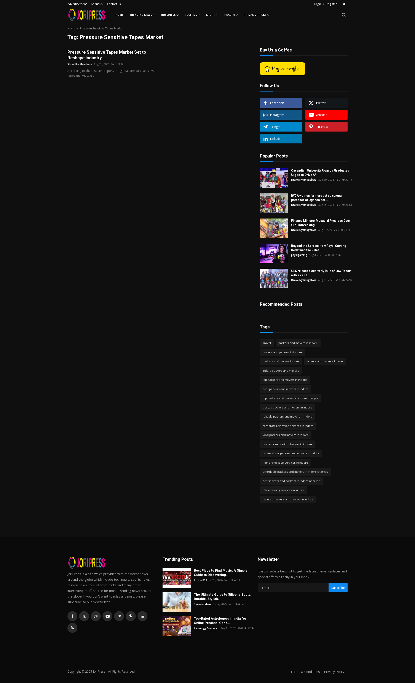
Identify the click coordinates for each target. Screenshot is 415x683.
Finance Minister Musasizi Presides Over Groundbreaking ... (320, 223)
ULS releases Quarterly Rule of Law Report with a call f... (321, 273)
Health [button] (229, 15)
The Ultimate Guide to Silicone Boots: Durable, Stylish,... (222, 597)
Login (317, 4)
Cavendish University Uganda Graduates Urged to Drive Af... (320, 173)
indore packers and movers (281, 371)
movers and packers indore (324, 361)
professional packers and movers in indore (291, 453)
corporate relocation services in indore (288, 426)
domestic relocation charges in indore (287, 444)
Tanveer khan (202, 604)
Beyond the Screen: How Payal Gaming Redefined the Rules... (318, 248)
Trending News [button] (140, 15)
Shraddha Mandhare (79, 64)
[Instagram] (96, 616)
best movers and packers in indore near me (291, 481)
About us (97, 4)
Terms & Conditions (305, 671)
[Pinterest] (131, 616)
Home (119, 15)
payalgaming (299, 255)
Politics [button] (191, 15)
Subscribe (338, 588)
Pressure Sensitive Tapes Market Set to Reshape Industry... (106, 55)
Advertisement (77, 4)
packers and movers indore (281, 361)
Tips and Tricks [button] (255, 15)
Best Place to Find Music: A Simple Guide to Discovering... (220, 573)
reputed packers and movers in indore (288, 499)
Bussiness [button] (168, 15)
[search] (344, 15)
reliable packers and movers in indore (288, 416)
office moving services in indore (283, 490)
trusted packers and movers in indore (287, 407)
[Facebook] (72, 616)
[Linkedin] (142, 616)
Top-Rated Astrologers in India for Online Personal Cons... (220, 621)
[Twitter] (84, 616)
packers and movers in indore (298, 343)
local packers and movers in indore (286, 435)
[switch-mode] (344, 4)
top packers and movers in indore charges (290, 398)
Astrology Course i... (206, 628)
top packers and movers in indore (285, 380)
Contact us (114, 4)
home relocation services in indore (285, 462)
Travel (267, 343)
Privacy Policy (334, 671)
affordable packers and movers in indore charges (295, 472)
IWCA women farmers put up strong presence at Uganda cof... (316, 198)
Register (331, 4)
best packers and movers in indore (285, 389)
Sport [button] (210, 15)
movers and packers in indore (282, 352)
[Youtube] (107, 616)
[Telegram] (119, 616)
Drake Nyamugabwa (303, 180)
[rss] (72, 628)
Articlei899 (200, 580)
